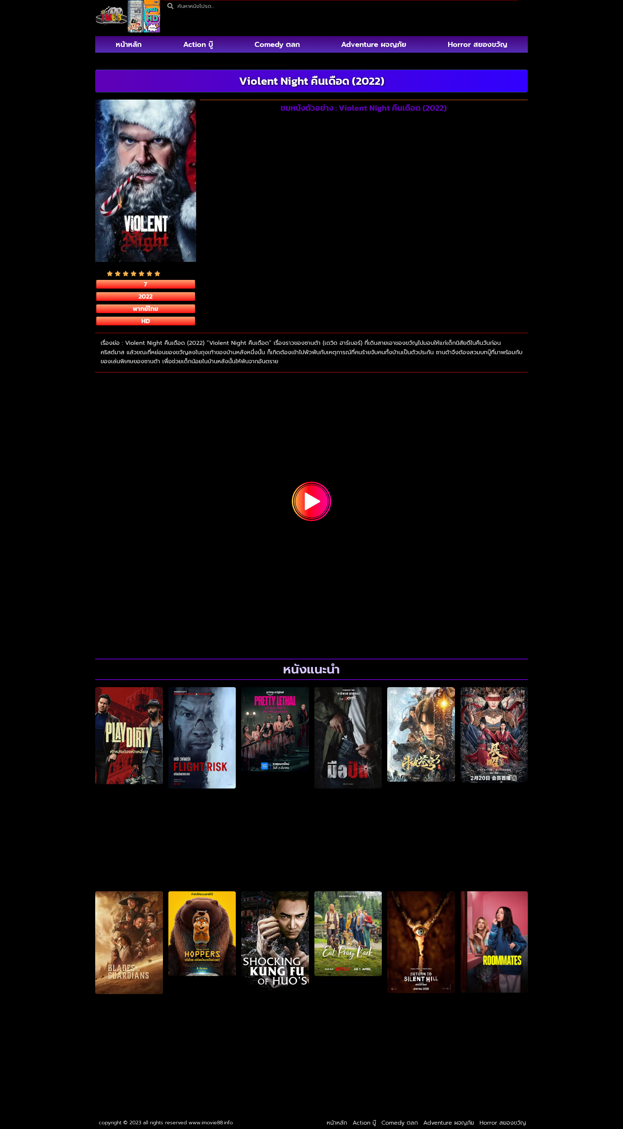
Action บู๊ (198, 44)
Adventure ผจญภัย (373, 44)
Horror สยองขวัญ (477, 44)
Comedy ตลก (277, 44)
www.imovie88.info (211, 1122)
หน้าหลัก (129, 44)
